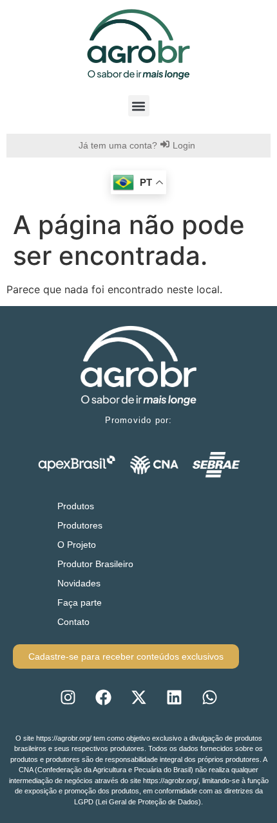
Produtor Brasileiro (95, 564)
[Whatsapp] (209, 698)
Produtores (79, 525)
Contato (73, 622)
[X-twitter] (138, 698)
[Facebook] (103, 698)
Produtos (75, 506)
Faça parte (79, 602)
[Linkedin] (174, 698)
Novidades (78, 583)
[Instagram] (68, 698)
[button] (138, 105)
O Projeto (76, 544)
